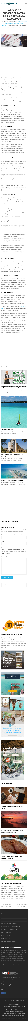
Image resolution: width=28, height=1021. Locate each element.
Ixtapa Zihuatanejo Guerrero (9, 1013)
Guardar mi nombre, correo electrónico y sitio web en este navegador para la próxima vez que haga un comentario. (14, 551)
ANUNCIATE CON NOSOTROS (9, 929)
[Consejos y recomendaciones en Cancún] (14, 471)
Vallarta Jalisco (21, 1006)
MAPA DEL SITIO (5, 938)
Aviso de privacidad (21, 1018)
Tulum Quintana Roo (14, 1004)
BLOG (2, 914)
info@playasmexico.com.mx (8, 941)
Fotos (5, 1017)
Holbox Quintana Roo (21, 1015)
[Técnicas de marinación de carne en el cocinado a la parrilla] (14, 844)
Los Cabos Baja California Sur (10, 1006)
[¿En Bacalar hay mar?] (14, 412)
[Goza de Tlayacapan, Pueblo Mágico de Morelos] (14, 445)
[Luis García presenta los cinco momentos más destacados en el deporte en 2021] (14, 377)
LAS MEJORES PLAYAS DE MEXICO (11, 926)
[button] (26, 3)
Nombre (3, 535)
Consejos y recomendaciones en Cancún (12, 480)
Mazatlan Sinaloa (21, 1013)
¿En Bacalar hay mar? (7, 429)
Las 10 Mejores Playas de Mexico (11, 634)
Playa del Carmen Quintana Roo (14, 1009)
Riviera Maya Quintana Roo (8, 1015)
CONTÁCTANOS (5, 935)
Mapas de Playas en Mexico (9, 1018)
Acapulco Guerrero (9, 1011)
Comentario (4, 557)
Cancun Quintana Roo (8, 1008)
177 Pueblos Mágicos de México (11, 883)
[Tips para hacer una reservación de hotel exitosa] (14, 795)
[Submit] (25, 585)
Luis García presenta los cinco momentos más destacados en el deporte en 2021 (14, 387)
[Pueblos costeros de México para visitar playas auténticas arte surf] (14, 819)
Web (2, 541)
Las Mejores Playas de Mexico (9, 923)
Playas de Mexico (22, 21)
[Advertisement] (14, 63)
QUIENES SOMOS (6, 932)
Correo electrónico (19, 535)
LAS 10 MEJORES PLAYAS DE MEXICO (11, 920)
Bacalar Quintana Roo (20, 1008)
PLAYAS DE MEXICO (6, 917)
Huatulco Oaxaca (19, 1011)
